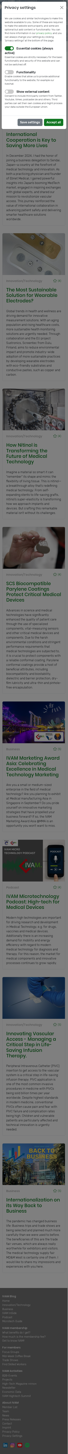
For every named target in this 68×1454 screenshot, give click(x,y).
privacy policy (44, 33)
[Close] (62, 8)
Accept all (53, 122)
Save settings (30, 122)
